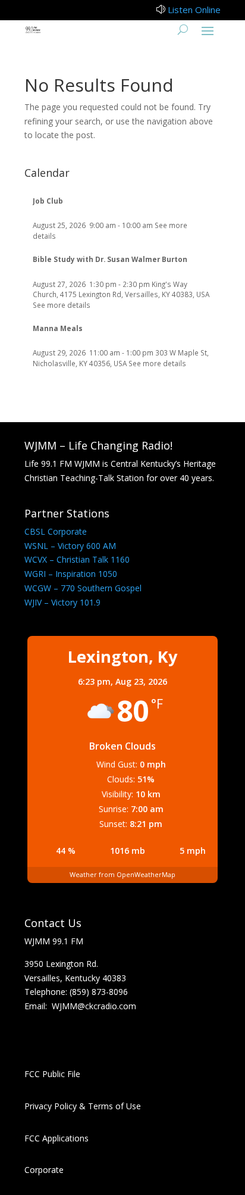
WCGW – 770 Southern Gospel (83, 588)
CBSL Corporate (55, 531)
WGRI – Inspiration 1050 (70, 573)
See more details (61, 305)
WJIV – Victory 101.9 (62, 602)
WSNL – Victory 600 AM (70, 545)
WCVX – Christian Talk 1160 (77, 559)
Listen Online (194, 9)
